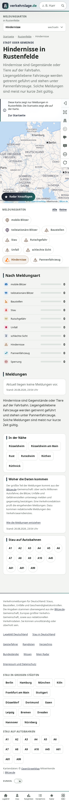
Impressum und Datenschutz (19, 664)
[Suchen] (62, 5)
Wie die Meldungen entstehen (23, 522)
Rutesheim (28, 456)
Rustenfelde (24, 36)
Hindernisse (18, 259)
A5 (48, 548)
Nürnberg (31, 722)
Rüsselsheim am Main (44, 446)
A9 (29, 558)
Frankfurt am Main (17, 692)
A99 (33, 568)
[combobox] (53, 6)
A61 (11, 568)
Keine (63, 209)
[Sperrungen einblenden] (65, 154)
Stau (14, 239)
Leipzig (10, 712)
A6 (58, 548)
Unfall (15, 249)
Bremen (26, 712)
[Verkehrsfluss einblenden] (65, 120)
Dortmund (32, 702)
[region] (34, 151)
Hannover (12, 722)
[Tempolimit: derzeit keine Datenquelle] (65, 129)
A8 (19, 558)
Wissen (28, 654)
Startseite (8, 36)
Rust (12, 456)
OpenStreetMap (38, 201)
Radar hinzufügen (20, 196)
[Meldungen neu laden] (65, 162)
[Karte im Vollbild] (65, 112)
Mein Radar (42, 654)
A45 (50, 558)
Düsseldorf (12, 702)
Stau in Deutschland (43, 634)
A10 (40, 558)
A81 (22, 568)
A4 (39, 548)
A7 (10, 558)
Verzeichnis (45, 644)
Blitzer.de (63, 201)
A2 (19, 548)
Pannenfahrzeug (49, 259)
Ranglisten (29, 644)
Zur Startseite (16, 115)
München (44, 682)
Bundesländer (11, 654)
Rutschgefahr (38, 239)
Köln (59, 682)
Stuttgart (42, 692)
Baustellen (57, 230)
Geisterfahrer (10, 644)
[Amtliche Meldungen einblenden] (65, 146)
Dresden (42, 712)
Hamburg (26, 682)
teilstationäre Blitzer (24, 230)
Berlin (9, 682)
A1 (10, 548)
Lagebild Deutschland (15, 634)
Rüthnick (15, 466)
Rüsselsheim (17, 446)
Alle (54, 209)
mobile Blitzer (20, 220)
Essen (48, 702)
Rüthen (46, 456)
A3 (29, 548)
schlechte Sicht (41, 249)
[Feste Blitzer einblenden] (65, 137)
